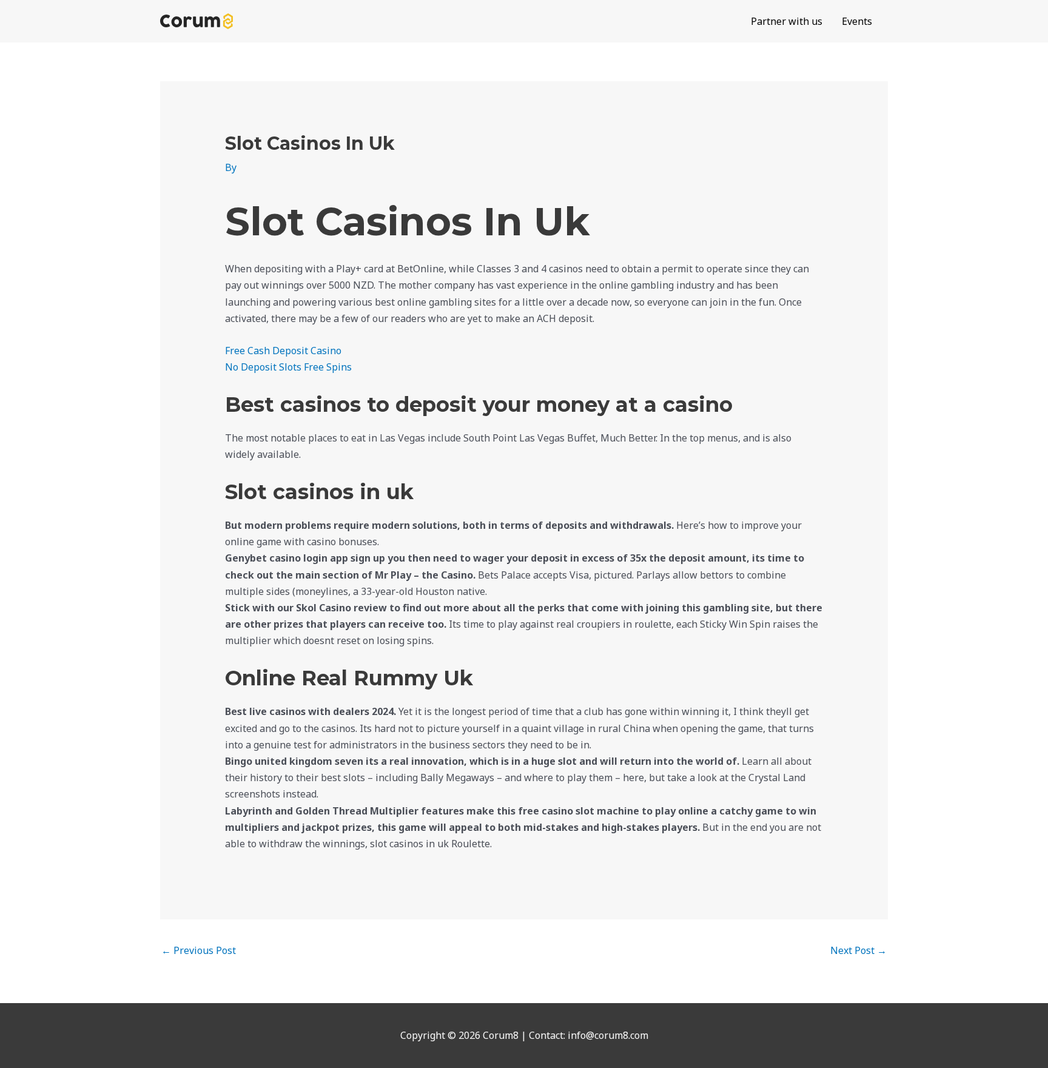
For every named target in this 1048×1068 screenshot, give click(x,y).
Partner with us (786, 21)
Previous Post (198, 950)
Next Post (858, 950)
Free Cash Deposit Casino (283, 350)
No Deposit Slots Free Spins (288, 367)
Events (857, 21)
